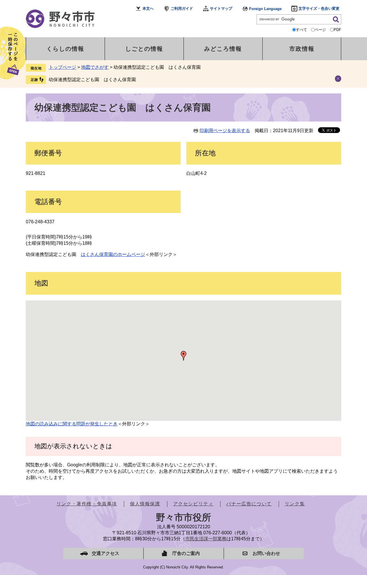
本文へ (148, 8)
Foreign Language (265, 9)
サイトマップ (221, 8)
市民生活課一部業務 (206, 538)
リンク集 (295, 503)
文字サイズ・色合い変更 (318, 8)
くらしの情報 (65, 49)
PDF (337, 30)
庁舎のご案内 (186, 553)
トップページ (62, 67)
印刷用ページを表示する (225, 130)
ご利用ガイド (182, 8)
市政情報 (302, 49)
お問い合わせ (266, 553)
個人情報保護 (145, 503)
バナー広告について (249, 503)
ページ (320, 30)
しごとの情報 (144, 49)
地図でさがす (95, 67)
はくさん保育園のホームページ (113, 254)
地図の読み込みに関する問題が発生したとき (72, 423)
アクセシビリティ (193, 503)
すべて (301, 30)
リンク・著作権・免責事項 (86, 503)
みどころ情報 (223, 49)
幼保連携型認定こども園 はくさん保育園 (92, 79)
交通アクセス (105, 553)
